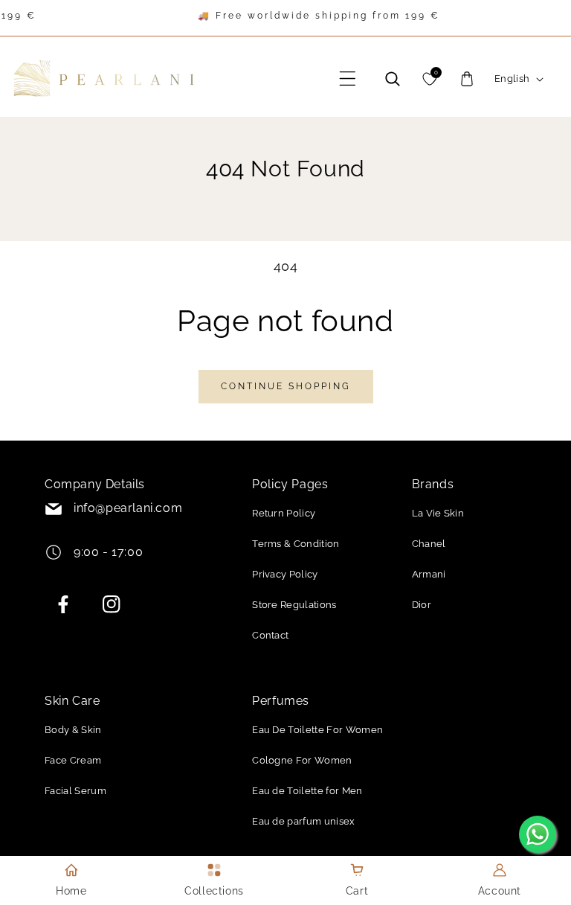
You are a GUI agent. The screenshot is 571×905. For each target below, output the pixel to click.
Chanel (429, 543)
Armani (429, 574)
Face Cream (73, 760)
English (512, 78)
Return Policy (283, 513)
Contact (270, 635)
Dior (421, 604)
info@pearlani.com (128, 508)
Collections (214, 891)
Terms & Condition (295, 543)
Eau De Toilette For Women (317, 729)
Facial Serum (75, 790)
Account (499, 891)
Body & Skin (73, 729)
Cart (357, 891)
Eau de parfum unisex (303, 821)
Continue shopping (286, 386)
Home (71, 891)
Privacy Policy (284, 574)
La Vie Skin (438, 513)
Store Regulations (294, 604)
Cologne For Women (302, 760)
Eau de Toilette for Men (307, 790)
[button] (348, 79)
